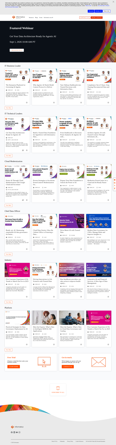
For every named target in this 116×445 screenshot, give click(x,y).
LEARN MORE (13, 366)
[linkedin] (114, 183)
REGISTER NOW (17, 50)
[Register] (23, 150)
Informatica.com (48, 17)
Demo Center (97, 17)
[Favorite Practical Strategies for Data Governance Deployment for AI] (27, 344)
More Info (106, 11)
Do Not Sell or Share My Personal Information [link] (95, 441)
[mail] (114, 180)
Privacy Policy (70, 441)
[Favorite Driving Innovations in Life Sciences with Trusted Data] (54, 297)
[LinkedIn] (14, 433)
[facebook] (114, 189)
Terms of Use (54, 441)
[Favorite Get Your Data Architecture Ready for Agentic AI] (27, 150)
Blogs (36, 17)
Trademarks (62, 441)
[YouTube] (17, 433)
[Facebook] (12, 433)
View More (8, 108)
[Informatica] (18, 17)
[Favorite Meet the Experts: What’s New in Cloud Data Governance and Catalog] (81, 344)
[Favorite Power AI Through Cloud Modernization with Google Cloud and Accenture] (27, 200)
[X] (114, 186)
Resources (31, 17)
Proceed (91, 11)
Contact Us (84, 17)
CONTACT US (67, 366)
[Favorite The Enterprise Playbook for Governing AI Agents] (27, 102)
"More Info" (89, 5)
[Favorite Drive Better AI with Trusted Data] (81, 249)
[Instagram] (19, 433)
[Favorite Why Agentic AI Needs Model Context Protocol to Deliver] (54, 102)
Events (40, 17)
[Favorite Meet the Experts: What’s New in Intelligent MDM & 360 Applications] (54, 344)
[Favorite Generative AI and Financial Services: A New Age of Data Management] (108, 297)
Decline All (98, 11)
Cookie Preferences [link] (79, 441)
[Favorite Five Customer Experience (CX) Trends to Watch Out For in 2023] (27, 297)
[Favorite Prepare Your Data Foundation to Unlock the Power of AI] (81, 200)
